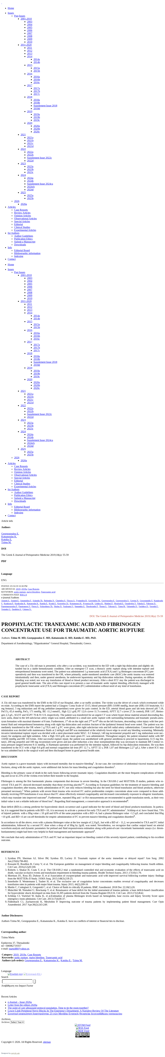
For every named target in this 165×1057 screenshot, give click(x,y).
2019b (37, 117)
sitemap (47, 1042)
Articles (12, 207)
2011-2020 (26, 44)
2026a (24, 204)
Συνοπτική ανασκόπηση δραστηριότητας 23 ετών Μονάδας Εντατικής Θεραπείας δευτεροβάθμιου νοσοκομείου (65, 1013)
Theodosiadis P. (92, 606)
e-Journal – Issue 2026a (20, 1002)
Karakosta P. (9, 603)
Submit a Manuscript (24, 241)
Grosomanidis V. (146, 601)
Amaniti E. (15, 601)
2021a (30, 137)
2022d (30, 160)
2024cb (31, 186)
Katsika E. (6, 539)
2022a (30, 152)
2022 (23, 149)
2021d (30, 146)
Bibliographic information (27, 253)
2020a (37, 126)
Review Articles (22, 212)
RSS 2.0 (23, 595)
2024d (30, 189)
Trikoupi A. (112, 606)
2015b (37, 70)
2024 (23, 175)
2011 (29, 47)
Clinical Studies (22, 227)
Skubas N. (58, 606)
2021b (30, 140)
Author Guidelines (23, 236)
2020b (37, 128)
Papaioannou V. (24, 606)
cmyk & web (15, 1053)
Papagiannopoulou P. (9, 606)
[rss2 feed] (82, 1028)
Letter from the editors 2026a (22, 1005)
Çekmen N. (27, 609)
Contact (12, 259)
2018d (37, 108)
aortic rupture (20, 592)
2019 (29, 111)
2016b (37, 79)
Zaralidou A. (16, 609)
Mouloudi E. (119, 603)
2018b (37, 102)
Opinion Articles (22, 215)
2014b (37, 62)
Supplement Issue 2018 (45, 105)
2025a (30, 195)
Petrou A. (35, 606)
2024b (30, 181)
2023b (30, 169)
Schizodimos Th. (46, 606)
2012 (29, 50)
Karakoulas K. (20, 603)
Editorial (18, 224)
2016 (29, 73)
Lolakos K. (99, 603)
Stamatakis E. (80, 606)
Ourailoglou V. (130, 603)
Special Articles (22, 221)
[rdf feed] (82, 1030)
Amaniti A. (5, 601)
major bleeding (33, 592)
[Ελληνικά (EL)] (32, 974)
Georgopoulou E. (10, 533)
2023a (30, 166)
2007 (29, 33)
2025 (23, 192)
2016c (37, 82)
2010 (29, 42)
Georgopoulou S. (122, 601)
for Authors (13, 233)
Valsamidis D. (132, 606)
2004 (29, 24)
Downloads (20, 244)
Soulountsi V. (68, 606)
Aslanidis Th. (38, 601)
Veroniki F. (154, 606)
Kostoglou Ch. (63, 603)
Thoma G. (103, 606)
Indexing (18, 256)
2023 (23, 163)
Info (10, 247)
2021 (23, 134)
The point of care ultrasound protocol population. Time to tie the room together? (48, 1007)
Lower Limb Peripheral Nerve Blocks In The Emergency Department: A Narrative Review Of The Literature (63, 1010)
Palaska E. (141, 603)
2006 (29, 30)
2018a (37, 99)
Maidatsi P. (108, 603)
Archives (5, 1022)
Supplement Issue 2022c (39, 157)
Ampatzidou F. (25, 601)
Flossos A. (71, 601)
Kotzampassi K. (76, 603)
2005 (29, 27)
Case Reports (21, 209)
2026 (16, 201)
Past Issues (19, 15)
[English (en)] (15, 974)
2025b (30, 198)
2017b (37, 91)
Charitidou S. (61, 601)
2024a (30, 178)
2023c (30, 172)
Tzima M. (6, 542)
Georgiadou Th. (94, 601)
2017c (37, 94)
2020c (37, 131)
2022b (30, 154)
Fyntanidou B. (81, 601)
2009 (29, 39)
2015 (29, 65)
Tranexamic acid (48, 592)
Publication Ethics (23, 238)
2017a (37, 88)
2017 (29, 85)
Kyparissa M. (88, 603)
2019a (37, 114)
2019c (37, 120)
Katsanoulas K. (9, 536)
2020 (29, 123)
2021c (30, 143)
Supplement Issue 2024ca (40, 183)
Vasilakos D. (143, 606)
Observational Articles (25, 218)
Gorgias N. (134, 601)
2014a (37, 59)
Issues (11, 13)
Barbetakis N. (49, 601)
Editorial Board (22, 250)
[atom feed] (82, 1025)
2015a (37, 68)
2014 (29, 56)
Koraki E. (52, 603)
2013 (29, 53)
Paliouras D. (151, 603)
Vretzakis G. (6, 609)
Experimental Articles (25, 230)
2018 (29, 97)
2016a (37, 76)
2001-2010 (26, 18)
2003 (29, 21)
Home (11, 8)
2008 (29, 36)
